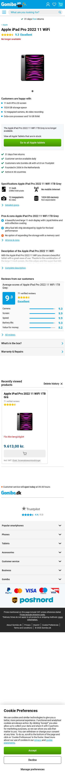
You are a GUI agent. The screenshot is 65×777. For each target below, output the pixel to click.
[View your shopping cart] (60, 4)
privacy (37, 740)
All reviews (10, 334)
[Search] (59, 12)
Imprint (36, 625)
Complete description (15, 268)
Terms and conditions (23, 628)
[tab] (32, 91)
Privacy (27, 625)
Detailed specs (12, 205)
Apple (5, 25)
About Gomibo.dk (14, 625)
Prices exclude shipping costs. (32, 615)
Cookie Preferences (50, 625)
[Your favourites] (54, 4)
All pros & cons (12, 240)
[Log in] (48, 4)
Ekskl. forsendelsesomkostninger (27, 460)
